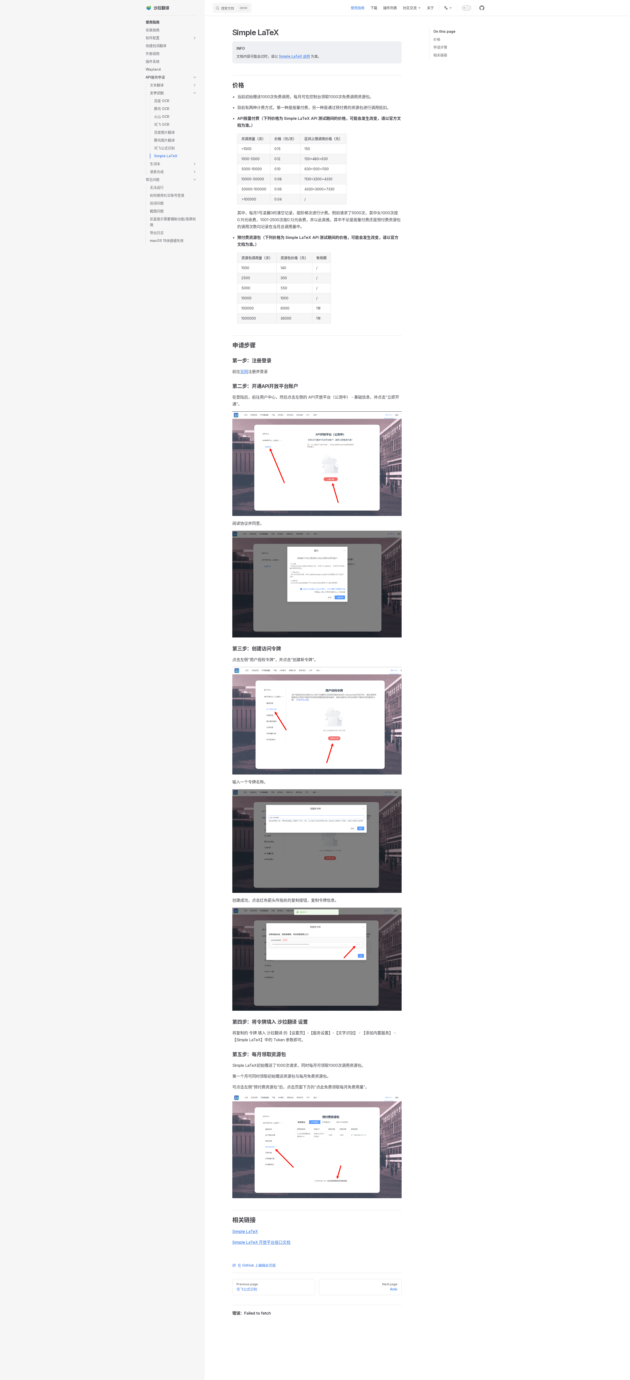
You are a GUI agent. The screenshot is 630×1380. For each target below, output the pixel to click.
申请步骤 (440, 47)
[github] (481, 7)
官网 (244, 371)
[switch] (466, 8)
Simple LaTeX (245, 1231)
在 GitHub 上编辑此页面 (257, 1265)
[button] (171, 38)
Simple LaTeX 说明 (294, 56)
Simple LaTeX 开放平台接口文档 (261, 1242)
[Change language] (448, 8)
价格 (436, 39)
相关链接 (440, 55)
